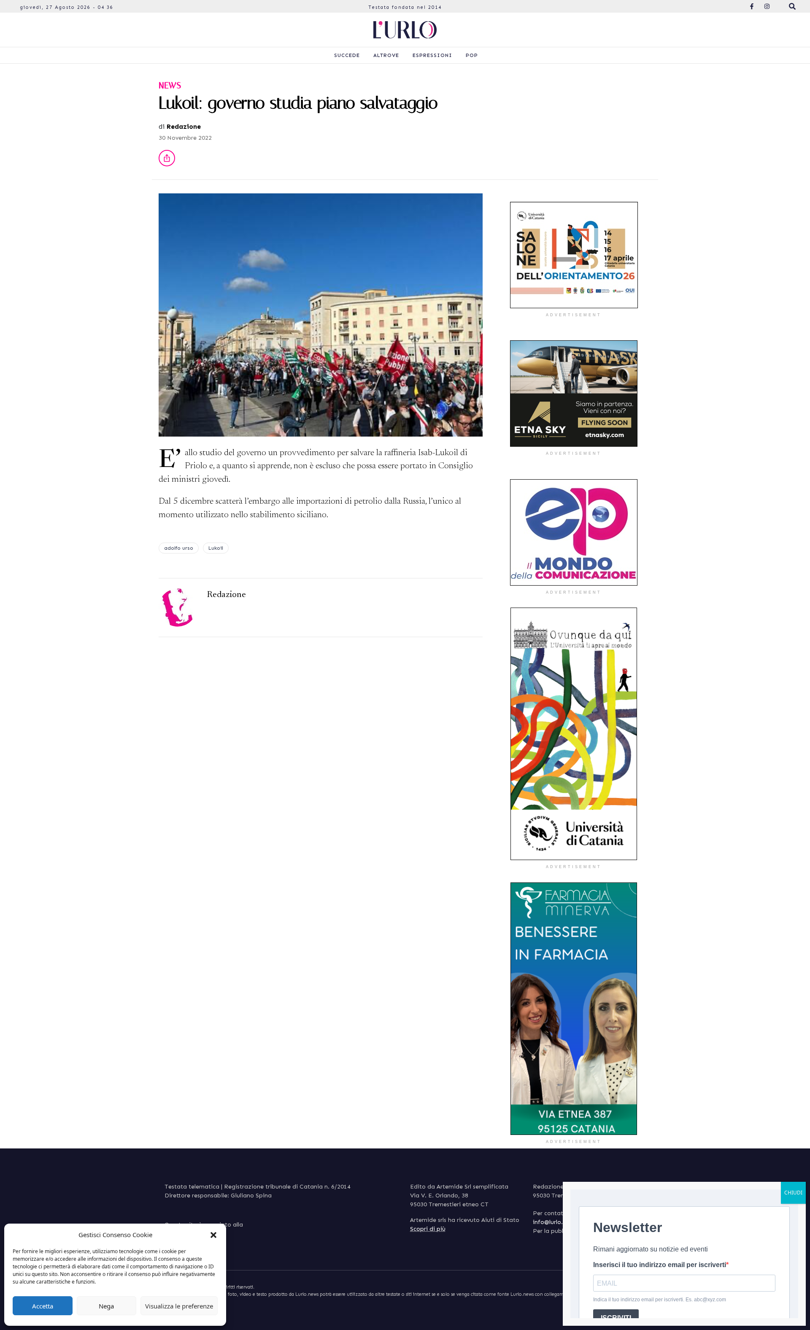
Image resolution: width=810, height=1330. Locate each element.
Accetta (42, 1306)
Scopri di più (428, 1228)
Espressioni (432, 55)
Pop (472, 55)
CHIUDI (793, 1192)
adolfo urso (178, 548)
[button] (213, 1234)
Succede (347, 55)
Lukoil (215, 548)
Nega (106, 1306)
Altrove (386, 55)
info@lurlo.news (554, 1222)
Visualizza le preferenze (179, 1306)
